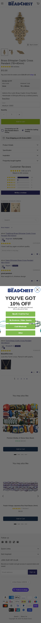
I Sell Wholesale (20, 326)
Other (20, 333)
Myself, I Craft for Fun (20, 314)
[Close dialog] (37, 289)
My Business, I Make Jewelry (20, 320)
